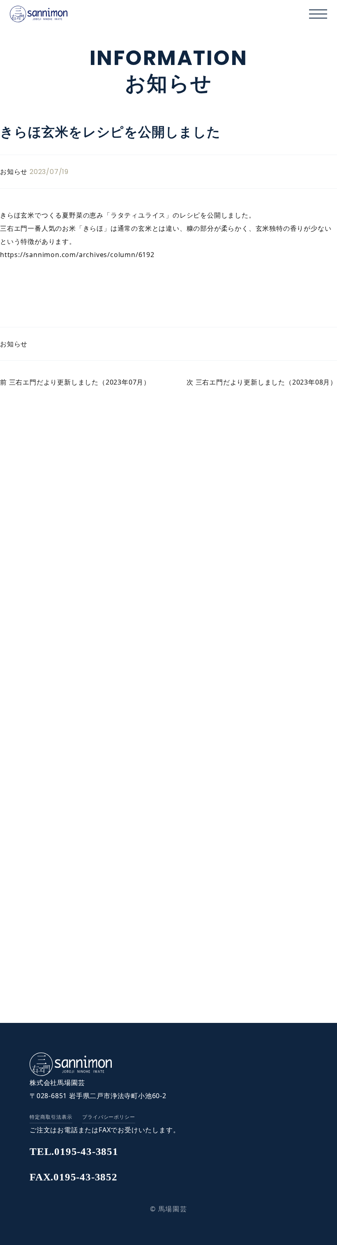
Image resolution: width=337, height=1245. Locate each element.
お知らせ (14, 343)
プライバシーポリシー (109, 1116)
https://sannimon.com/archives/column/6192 (77, 254)
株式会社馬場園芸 (57, 1082)
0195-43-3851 (74, 1151)
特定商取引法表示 (51, 1116)
